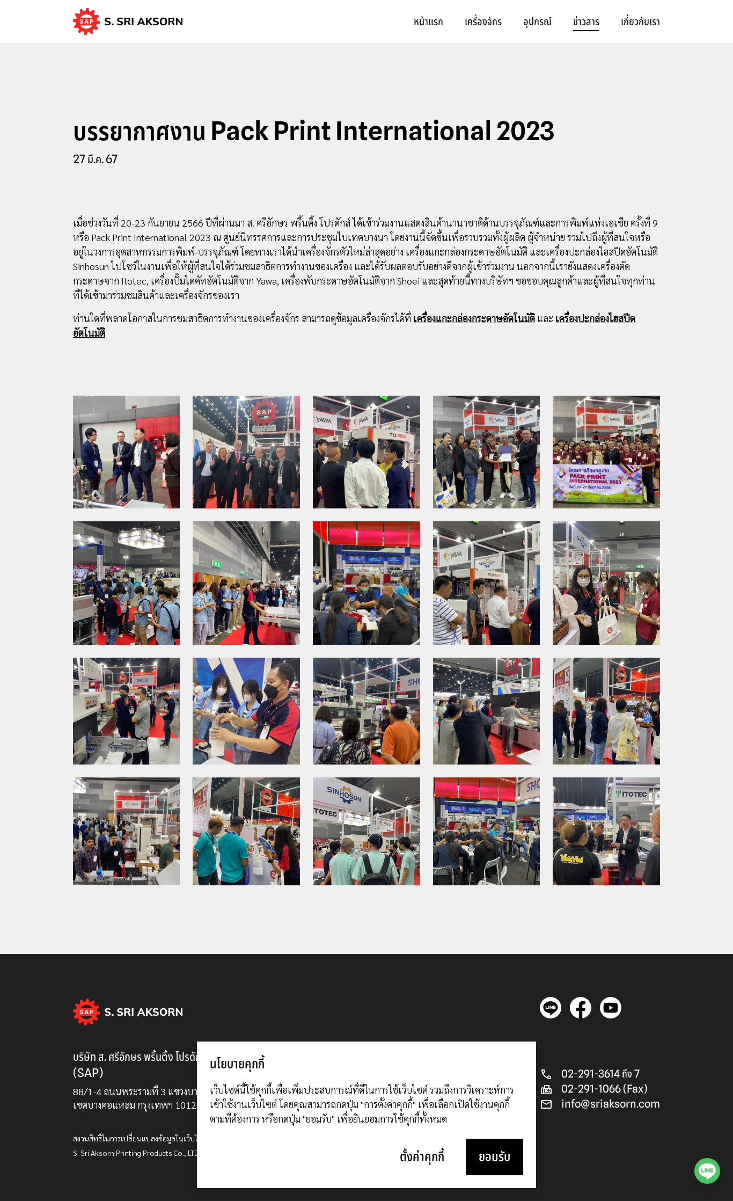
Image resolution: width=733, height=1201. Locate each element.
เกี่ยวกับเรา (640, 21)
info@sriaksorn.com (610, 1103)
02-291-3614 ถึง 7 (600, 1073)
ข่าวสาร (586, 21)
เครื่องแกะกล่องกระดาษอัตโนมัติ (474, 318)
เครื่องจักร (483, 21)
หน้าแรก (428, 21)
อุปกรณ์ (537, 21)
